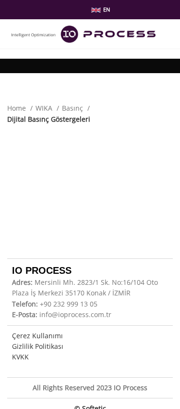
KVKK (20, 356)
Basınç (73, 108)
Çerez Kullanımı (37, 335)
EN (106, 9)
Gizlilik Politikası (37, 346)
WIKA (45, 108)
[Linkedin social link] (71, 9)
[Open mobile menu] (169, 34)
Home (17, 108)
